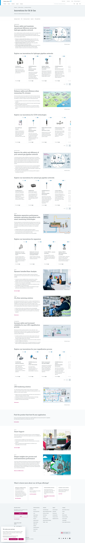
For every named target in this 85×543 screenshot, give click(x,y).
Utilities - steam (45, 522)
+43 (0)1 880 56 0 (19, 526)
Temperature (35, 516)
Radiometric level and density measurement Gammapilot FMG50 (34, 253)
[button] (17, 18)
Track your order (55, 516)
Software (34, 525)
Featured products (36, 527)
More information (16, 518)
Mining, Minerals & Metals (47, 520)
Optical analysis (35, 522)
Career (63, 513)
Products (34, 509)
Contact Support (55, 509)
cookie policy (14, 536)
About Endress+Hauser (65, 509)
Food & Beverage (45, 509)
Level (34, 513)
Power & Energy (45, 518)
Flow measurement (36, 511)
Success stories (64, 518)
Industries (15, 7)
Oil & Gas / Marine (20, 7)
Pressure (34, 518)
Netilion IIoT (35, 523)
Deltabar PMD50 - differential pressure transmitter (46, 68)
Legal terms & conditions (30, 538)
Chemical (44, 516)
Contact (72, 1)
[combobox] (78, 1)
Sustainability (64, 520)
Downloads (68, 1)
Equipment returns (55, 518)
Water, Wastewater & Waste (47, 511)
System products (35, 520)
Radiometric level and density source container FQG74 (20, 253)
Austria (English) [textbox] (77, 1)
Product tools (63, 1)
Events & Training (65, 516)
